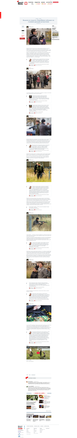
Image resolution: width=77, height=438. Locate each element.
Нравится (23, 33)
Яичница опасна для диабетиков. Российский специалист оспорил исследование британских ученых (47, 397)
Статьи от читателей (36, 433)
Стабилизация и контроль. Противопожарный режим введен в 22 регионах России (34, 408)
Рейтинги (41, 432)
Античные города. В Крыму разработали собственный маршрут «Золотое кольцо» (48, 420)
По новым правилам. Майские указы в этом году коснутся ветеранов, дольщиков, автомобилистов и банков (31, 403)
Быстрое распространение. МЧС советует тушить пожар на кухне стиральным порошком (47, 402)
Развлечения (35, 431)
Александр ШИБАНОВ (31, 386)
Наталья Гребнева (31, 68)
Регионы (55, 2)
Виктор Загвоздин (30, 381)
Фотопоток (49, 2)
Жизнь (34, 429)
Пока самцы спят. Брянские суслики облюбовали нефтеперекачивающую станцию (55, 37)
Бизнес (43, 2)
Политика (30, 2)
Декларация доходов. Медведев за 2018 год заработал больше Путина (47, 407)
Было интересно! (22, 38)
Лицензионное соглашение (20, 432)
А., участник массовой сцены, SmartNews (34, 208)
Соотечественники (28, 432)
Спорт (34, 432)
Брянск (40, 18)
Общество (37, 2)
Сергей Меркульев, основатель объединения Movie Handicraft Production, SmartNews (39, 194)
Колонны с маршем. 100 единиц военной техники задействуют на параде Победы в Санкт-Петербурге (35, 420)
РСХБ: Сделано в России (42, 429)
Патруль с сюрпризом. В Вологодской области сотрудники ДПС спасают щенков (42, 420)
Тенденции (41, 431)
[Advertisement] (38, 10)
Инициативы (28, 431)
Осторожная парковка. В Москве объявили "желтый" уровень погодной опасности (29, 420)
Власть (27, 429)
